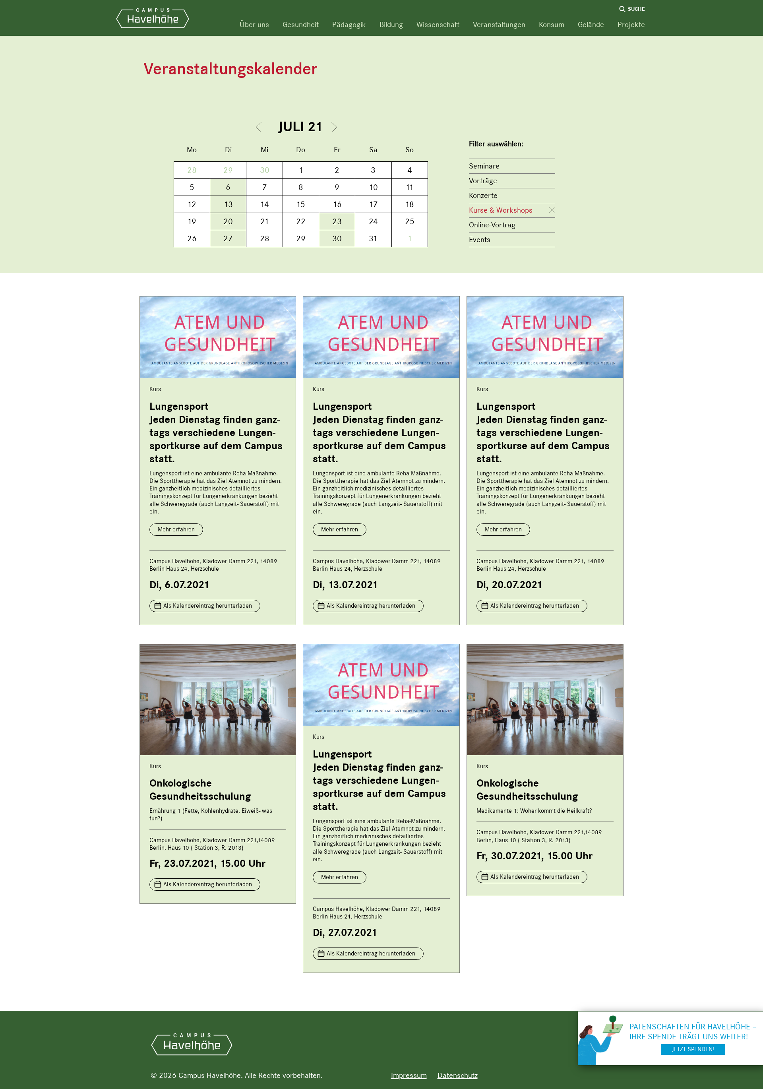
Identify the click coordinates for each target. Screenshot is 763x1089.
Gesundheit (301, 24)
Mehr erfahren (176, 529)
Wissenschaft (437, 24)
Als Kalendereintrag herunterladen (207, 605)
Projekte (631, 24)
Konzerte (483, 195)
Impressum (409, 1075)
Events (479, 239)
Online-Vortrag (492, 224)
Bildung (391, 24)
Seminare (484, 166)
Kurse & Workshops (501, 210)
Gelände (591, 24)
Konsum (551, 24)
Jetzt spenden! (693, 1049)
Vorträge (483, 180)
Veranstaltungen (499, 24)
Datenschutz (458, 1075)
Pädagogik (349, 24)
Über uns (254, 24)
